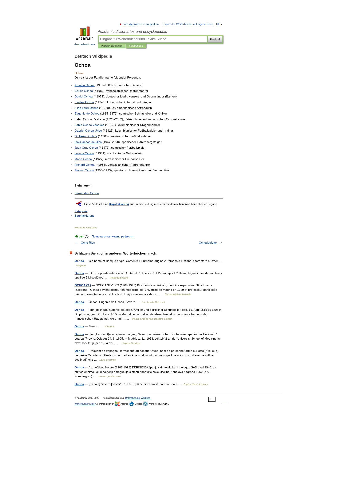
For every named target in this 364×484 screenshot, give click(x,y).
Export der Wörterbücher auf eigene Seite (188, 24)
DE (218, 24)
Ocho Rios (88, 242)
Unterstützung (132, 398)
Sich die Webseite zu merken (141, 24)
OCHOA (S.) (83, 285)
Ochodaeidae (208, 242)
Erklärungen (136, 45)
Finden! (215, 39)
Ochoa (79, 261)
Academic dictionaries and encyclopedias (132, 31)
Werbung (145, 398)
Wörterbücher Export (85, 404)
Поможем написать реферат (113, 236)
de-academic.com (84, 44)
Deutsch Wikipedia (111, 45)
